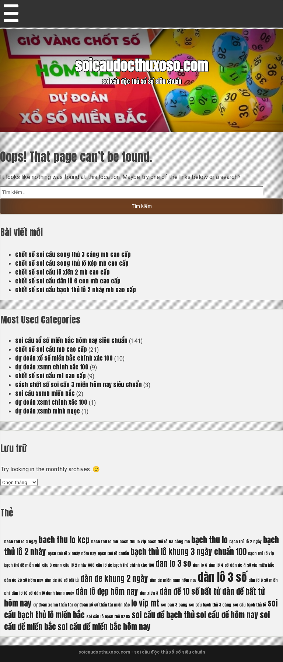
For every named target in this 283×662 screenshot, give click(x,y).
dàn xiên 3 (149, 593)
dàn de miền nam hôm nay (173, 580)
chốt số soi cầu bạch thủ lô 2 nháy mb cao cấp (75, 289)
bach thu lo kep (64, 540)
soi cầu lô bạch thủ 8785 (108, 616)
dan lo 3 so (173, 563)
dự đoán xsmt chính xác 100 (51, 402)
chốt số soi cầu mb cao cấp (51, 349)
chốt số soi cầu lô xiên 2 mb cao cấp (62, 272)
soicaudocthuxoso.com (141, 65)
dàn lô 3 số (222, 577)
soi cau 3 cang (174, 605)
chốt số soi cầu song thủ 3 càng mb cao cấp (73, 254)
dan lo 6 (200, 565)
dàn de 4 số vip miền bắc (252, 565)
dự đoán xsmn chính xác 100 (51, 366)
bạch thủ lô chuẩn (113, 553)
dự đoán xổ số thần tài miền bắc (102, 605)
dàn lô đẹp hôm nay (107, 591)
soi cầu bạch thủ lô (249, 605)
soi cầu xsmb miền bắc (45, 393)
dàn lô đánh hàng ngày (54, 593)
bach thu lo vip (132, 541)
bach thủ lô (157, 541)
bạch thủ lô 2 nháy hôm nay (72, 553)
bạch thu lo (209, 540)
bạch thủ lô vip (261, 553)
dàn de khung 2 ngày (114, 578)
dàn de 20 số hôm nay (23, 580)
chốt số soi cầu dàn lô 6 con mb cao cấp (67, 280)
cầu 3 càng (52, 565)
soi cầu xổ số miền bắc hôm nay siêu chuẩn (71, 340)
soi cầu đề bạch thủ (163, 615)
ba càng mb (179, 541)
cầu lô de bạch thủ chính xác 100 (125, 565)
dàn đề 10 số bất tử (190, 591)
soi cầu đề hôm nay (227, 615)
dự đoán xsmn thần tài (53, 605)
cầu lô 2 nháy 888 (78, 565)
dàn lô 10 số (21, 593)
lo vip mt (145, 603)
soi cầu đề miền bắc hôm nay (104, 627)
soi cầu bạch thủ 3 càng (210, 605)
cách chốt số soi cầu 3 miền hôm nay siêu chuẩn (78, 384)
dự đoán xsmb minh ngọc (47, 411)
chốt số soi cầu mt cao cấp (50, 375)
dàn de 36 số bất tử (62, 580)
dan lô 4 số (218, 565)
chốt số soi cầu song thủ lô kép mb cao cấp (72, 263)
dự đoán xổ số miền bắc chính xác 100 (64, 358)
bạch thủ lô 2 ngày (245, 541)
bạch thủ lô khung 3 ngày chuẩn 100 (188, 552)
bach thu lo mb (104, 541)
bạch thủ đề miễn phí (22, 565)
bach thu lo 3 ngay (20, 541)
